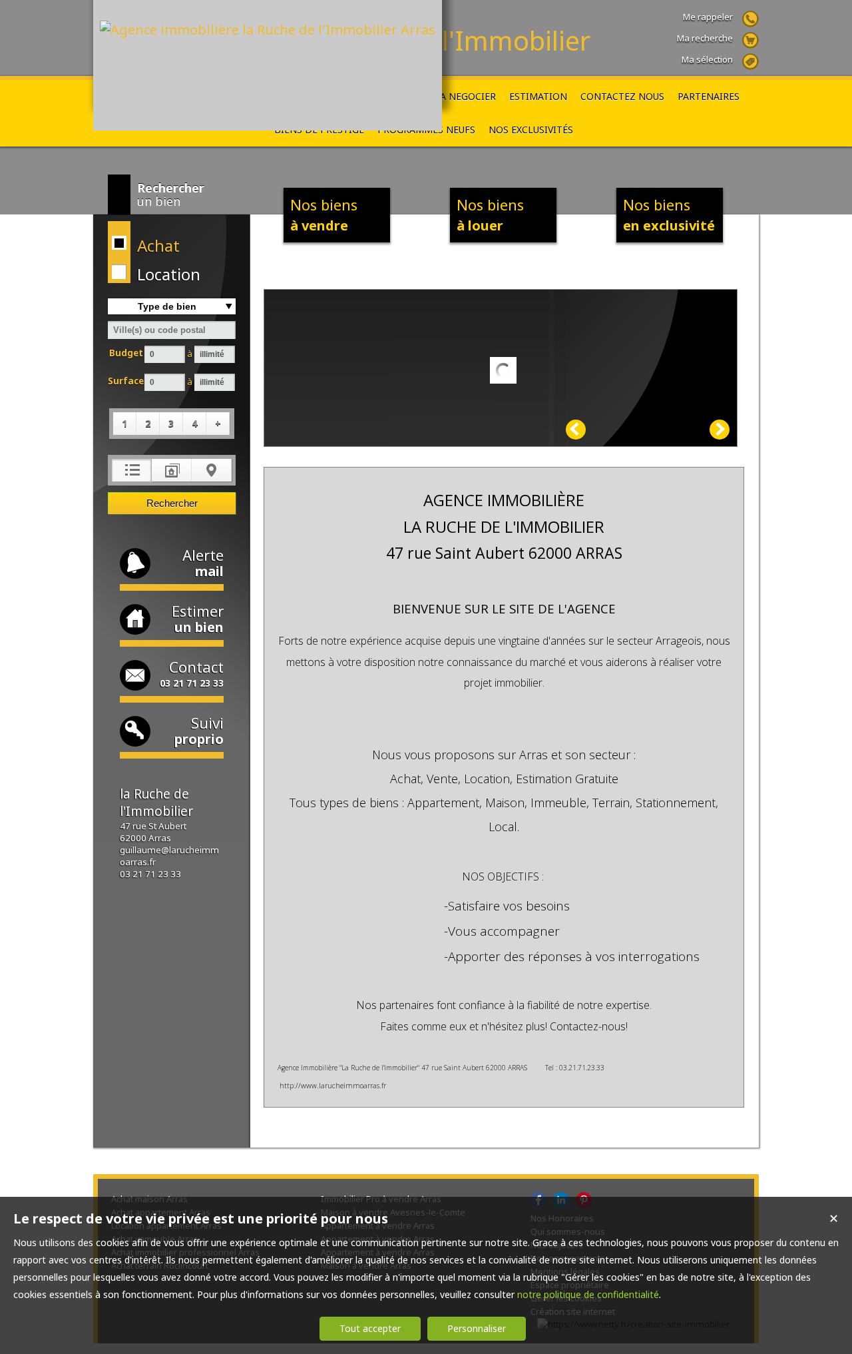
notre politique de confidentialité (588, 1294)
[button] (169, 245)
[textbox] (172, 330)
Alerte (203, 562)
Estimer (198, 618)
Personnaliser (476, 1328)
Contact (192, 673)
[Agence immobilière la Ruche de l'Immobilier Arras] (267, 30)
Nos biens (323, 214)
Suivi (199, 730)
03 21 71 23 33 (150, 874)
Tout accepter (370, 1328)
